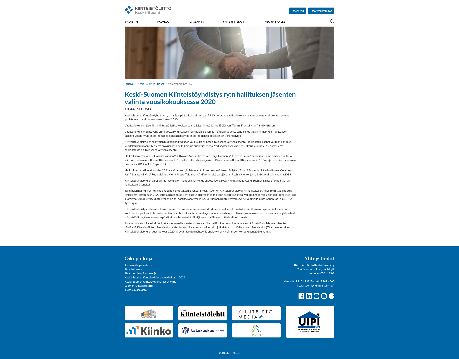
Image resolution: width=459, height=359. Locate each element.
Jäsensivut (297, 10)
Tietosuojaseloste (136, 289)
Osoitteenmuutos (321, 10)
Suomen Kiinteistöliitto (139, 285)
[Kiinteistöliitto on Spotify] (331, 296)
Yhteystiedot (233, 21)
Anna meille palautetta (138, 265)
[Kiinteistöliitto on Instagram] (324, 296)
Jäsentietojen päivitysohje (140, 273)
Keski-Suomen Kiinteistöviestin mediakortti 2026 (155, 277)
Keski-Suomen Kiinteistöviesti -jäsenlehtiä (150, 281)
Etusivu (129, 83)
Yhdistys (131, 21)
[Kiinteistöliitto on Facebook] (301, 296)
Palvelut (164, 21)
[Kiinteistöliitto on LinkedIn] (309, 296)
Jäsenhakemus (133, 269)
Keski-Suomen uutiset (151, 83)
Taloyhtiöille (274, 21)
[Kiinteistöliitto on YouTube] (316, 296)
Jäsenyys (197, 21)
